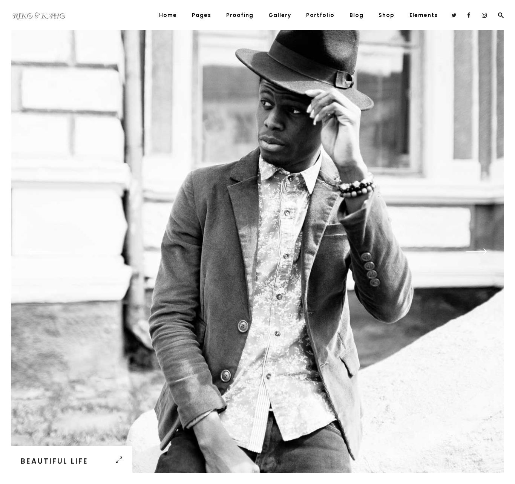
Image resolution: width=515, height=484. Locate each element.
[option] (257, 251)
